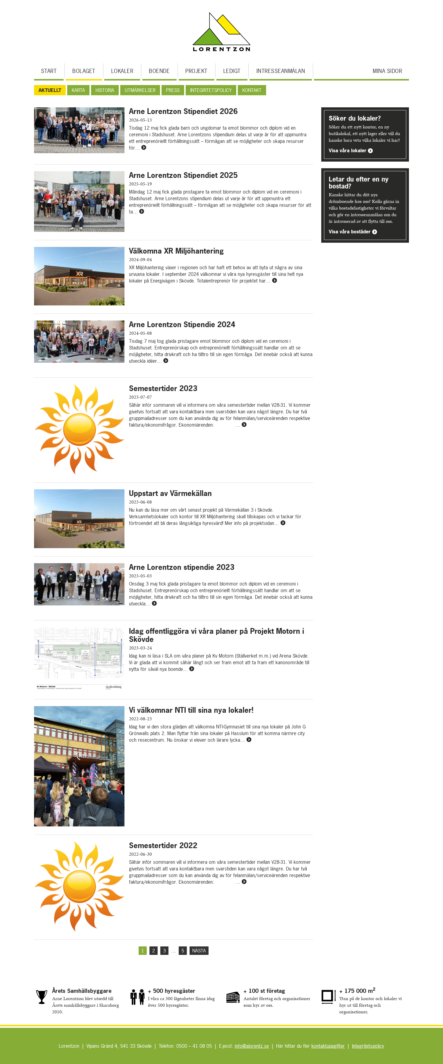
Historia (105, 90)
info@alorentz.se (252, 1046)
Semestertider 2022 (163, 845)
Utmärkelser (140, 90)
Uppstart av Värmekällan (170, 493)
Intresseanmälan (280, 71)
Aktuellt (50, 90)
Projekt (196, 71)
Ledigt (232, 71)
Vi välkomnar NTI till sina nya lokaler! (191, 710)
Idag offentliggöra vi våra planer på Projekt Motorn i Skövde (216, 635)
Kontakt (252, 90)
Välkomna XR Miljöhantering (176, 251)
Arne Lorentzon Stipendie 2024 (182, 324)
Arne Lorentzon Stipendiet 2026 (183, 111)
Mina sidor (387, 71)
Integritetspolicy (211, 90)
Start (49, 71)
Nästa (199, 950)
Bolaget (84, 71)
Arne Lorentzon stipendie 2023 (181, 567)
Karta (78, 90)
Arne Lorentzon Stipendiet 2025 (183, 175)
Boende (159, 71)
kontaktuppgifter (328, 1046)
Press (173, 90)
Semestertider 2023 (163, 388)
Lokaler (122, 71)
